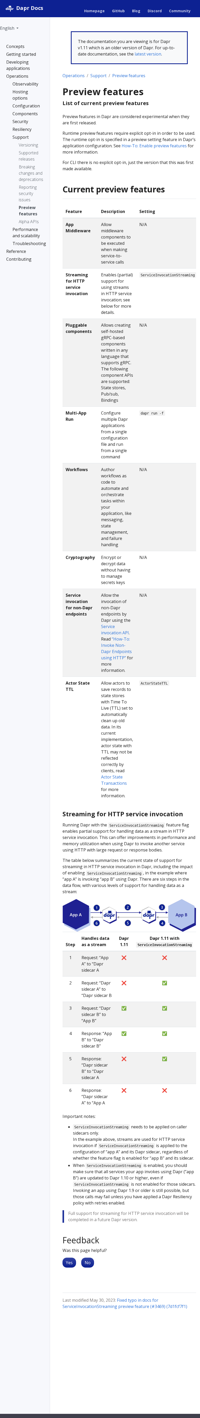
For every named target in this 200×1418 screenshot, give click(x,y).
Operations (74, 75)
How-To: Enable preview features (154, 146)
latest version (148, 54)
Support (98, 75)
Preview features (128, 75)
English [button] (7, 28)
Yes (69, 1262)
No (88, 1262)
